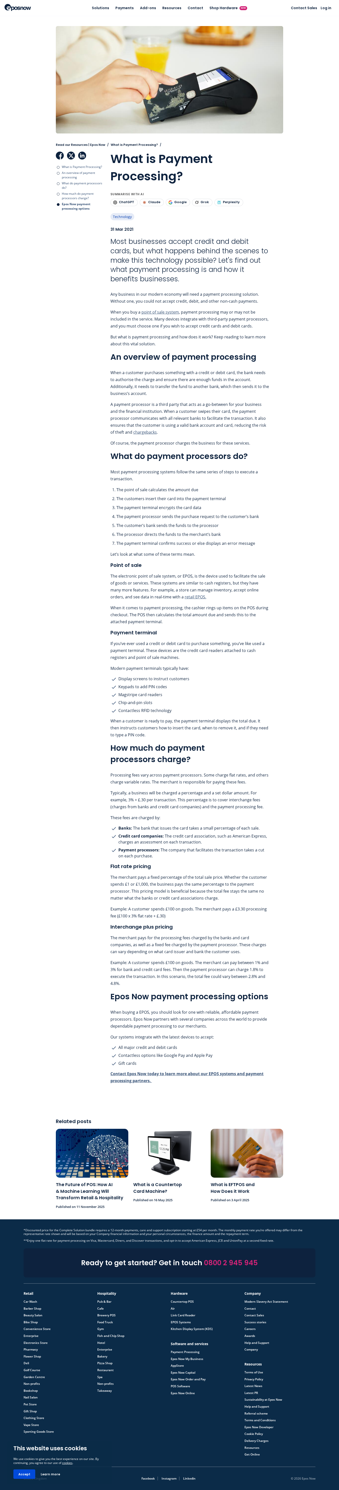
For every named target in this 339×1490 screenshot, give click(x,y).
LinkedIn (82, 156)
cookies (67, 1463)
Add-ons (148, 7)
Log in (326, 7)
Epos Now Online (183, 1393)
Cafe (100, 1309)
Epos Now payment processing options (76, 206)
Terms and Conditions (260, 1420)
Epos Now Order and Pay (188, 1379)
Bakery (102, 1357)
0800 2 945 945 (231, 1263)
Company (251, 1350)
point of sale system (160, 312)
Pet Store (30, 1404)
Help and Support (256, 1343)
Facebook (60, 156)
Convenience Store (37, 1329)
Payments (124, 7)
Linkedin (189, 1478)
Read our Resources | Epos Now (80, 145)
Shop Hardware (227, 7)
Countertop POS (182, 1302)
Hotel (101, 1343)
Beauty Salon (33, 1315)
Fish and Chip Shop (110, 1336)
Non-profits (32, 1384)
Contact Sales (304, 7)
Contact (195, 7)
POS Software (180, 1386)
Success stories (255, 1322)
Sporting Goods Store (39, 1432)
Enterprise (31, 1336)
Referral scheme (256, 1414)
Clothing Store (34, 1418)
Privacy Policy (253, 1379)
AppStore (177, 1366)
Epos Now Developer (258, 1427)
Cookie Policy (253, 1434)
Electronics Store (36, 1343)
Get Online (252, 1455)
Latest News (253, 1386)
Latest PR (251, 1393)
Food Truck (105, 1322)
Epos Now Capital (183, 1373)
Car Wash (30, 1302)
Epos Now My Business (187, 1359)
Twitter (71, 156)
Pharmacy (31, 1350)
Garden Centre (34, 1377)
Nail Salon (31, 1397)
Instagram (169, 1478)
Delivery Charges (256, 1441)
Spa (99, 1377)
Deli (26, 1363)
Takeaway (104, 1391)
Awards (249, 1336)
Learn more (50, 1474)
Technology (122, 216)
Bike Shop (31, 1322)
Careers (250, 1329)
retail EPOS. (195, 597)
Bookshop (31, 1391)
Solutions (100, 7)
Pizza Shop (104, 1363)
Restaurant (105, 1370)
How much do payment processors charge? (78, 196)
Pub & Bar (104, 1302)
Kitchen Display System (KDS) (192, 1329)
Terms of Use (253, 1372)
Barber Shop (32, 1309)
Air (173, 1309)
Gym (100, 1329)
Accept (24, 1474)
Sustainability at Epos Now (263, 1400)
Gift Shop (30, 1411)
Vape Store (31, 1425)
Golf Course (32, 1370)
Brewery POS (106, 1315)
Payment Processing (185, 1352)
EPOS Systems (181, 1322)
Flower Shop (32, 1357)
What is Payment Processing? (82, 167)
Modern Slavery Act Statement (266, 1302)
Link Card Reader (183, 1315)
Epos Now (17, 7)
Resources (171, 7)
